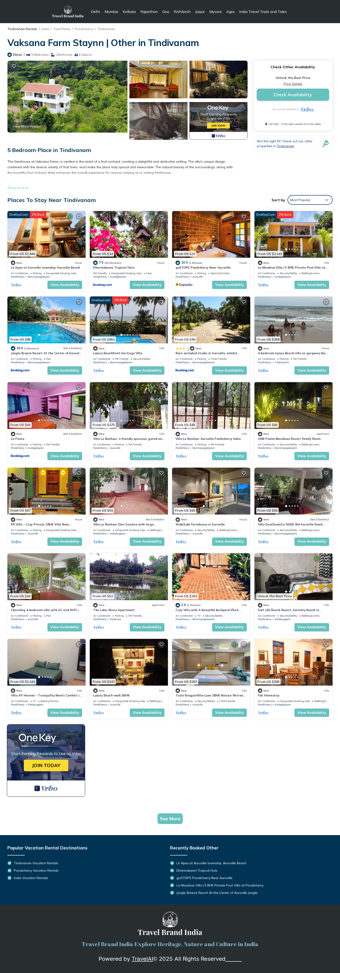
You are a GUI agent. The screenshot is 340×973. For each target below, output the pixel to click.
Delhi (95, 11)
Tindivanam (106, 29)
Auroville (197, 276)
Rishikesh (182, 11)
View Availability (64, 285)
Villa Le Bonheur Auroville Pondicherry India (208, 439)
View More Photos (27, 126)
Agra (230, 11)
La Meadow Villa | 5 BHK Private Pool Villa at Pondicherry (219, 885)
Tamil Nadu (62, 29)
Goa (165, 11)
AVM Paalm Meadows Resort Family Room (289, 439)
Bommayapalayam (39, 276)
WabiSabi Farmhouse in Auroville (200, 524)
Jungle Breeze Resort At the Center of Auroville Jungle (216, 893)
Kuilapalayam (118, 276)
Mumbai (111, 11)
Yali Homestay (268, 695)
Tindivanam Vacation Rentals (36, 863)
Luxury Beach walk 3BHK (111, 695)
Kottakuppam (118, 533)
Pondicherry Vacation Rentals (36, 870)
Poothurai (115, 619)
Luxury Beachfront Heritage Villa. (118, 353)
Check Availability (293, 94)
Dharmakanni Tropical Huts (114, 267)
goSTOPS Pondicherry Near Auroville (203, 267)
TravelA (142, 958)
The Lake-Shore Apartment (114, 610)
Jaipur (200, 11)
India (45, 29)
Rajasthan (149, 11)
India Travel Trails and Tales (263, 11)
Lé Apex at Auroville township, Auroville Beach (45, 267)
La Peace (18, 439)
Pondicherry (84, 29)
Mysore (215, 11)
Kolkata (129, 11)
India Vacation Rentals (31, 878)
